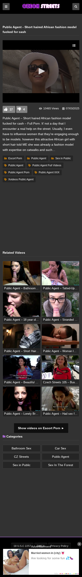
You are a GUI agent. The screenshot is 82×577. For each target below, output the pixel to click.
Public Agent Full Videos (46, 165)
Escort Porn (15, 158)
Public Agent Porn (19, 172)
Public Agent (38, 158)
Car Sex (60, 448)
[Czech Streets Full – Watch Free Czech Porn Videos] (41, 8)
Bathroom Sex (21, 448)
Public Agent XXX (49, 172)
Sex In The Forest (60, 465)
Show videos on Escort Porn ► (41, 428)
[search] (75, 6)
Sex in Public (63, 158)
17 (11, 109)
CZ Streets (21, 456)
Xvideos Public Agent (20, 179)
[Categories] (6, 6)
